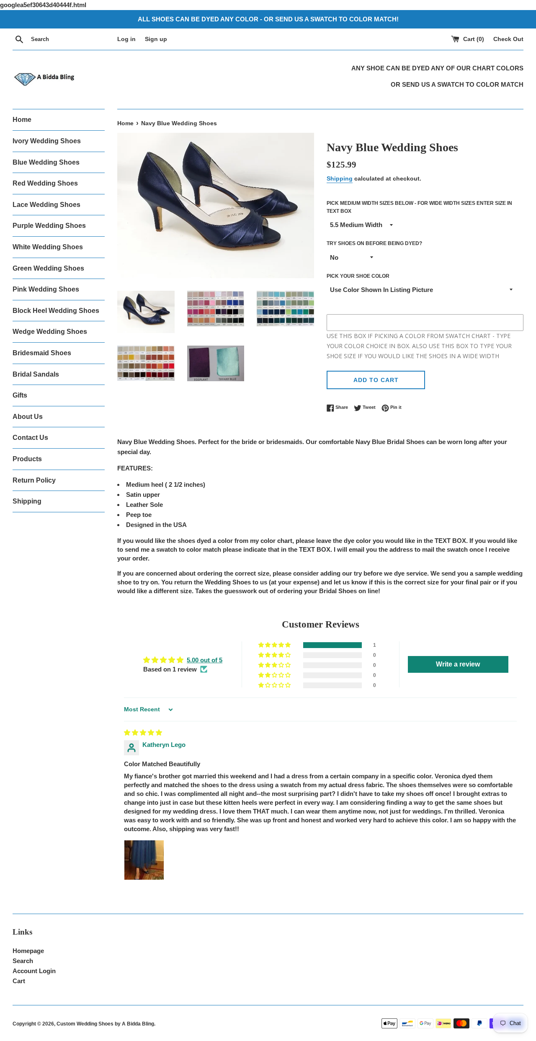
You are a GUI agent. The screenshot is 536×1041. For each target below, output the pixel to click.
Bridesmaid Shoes (42, 352)
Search (23, 960)
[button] (275, 645)
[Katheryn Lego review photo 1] (144, 860)
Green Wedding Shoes (48, 268)
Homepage (28, 950)
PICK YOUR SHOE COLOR (358, 276)
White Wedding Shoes (48, 247)
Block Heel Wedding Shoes (56, 310)
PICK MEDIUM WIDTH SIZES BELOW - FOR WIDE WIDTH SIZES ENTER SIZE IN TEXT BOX (419, 207)
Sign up (156, 39)
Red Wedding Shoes (45, 183)
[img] (143, 732)
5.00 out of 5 (204, 660)
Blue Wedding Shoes (46, 162)
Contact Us (30, 437)
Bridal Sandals (36, 374)
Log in (126, 39)
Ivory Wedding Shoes (47, 141)
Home (22, 119)
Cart (19, 980)
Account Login (34, 970)
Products (27, 458)
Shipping (27, 501)
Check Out (508, 39)
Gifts (20, 395)
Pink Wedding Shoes (46, 289)
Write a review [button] (458, 664)
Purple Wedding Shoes (49, 225)
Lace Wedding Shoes (46, 204)
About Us (28, 416)
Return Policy (34, 480)
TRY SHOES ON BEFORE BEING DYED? (374, 243)
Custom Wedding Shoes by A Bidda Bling (105, 1024)
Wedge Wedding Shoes (50, 331)
